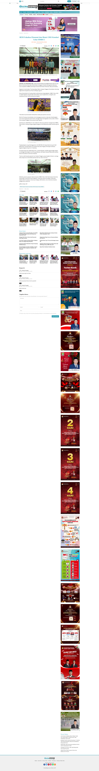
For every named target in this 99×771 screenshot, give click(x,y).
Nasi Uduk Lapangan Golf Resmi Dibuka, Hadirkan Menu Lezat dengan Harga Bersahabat (23, 214)
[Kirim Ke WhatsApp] (58, 46)
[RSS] (55, 765)
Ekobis (51, 12)
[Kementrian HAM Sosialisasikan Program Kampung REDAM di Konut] (44, 209)
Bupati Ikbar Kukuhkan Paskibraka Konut (34, 224)
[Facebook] (44, 765)
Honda (34, 14)
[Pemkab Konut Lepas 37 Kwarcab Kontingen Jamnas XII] (34, 209)
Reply (20, 275)
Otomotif (21, 14)
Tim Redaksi (74, 1)
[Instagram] (51, 765)
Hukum (39, 12)
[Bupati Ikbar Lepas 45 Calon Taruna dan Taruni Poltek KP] (44, 220)
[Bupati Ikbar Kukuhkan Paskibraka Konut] (34, 220)
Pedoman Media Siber (61, 760)
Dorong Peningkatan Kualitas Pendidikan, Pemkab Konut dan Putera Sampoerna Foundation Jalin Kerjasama (23, 224)
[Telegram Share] (56, 46)
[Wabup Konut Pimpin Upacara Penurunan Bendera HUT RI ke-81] (54, 198)
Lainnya (60, 12)
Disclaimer (54, 760)
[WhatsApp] (53, 765)
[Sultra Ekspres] (28, 6)
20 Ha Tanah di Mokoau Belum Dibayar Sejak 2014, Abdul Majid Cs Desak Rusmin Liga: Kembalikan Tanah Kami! (69, 737)
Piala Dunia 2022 (40, 14)
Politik (35, 12)
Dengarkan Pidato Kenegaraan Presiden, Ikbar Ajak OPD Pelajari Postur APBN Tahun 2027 (54, 214)
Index (69, 1)
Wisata (42, 12)
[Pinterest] (49, 765)
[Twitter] (46, 765)
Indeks (36, 760)
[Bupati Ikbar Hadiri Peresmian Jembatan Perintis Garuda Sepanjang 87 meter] (34, 198)
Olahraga (26, 14)
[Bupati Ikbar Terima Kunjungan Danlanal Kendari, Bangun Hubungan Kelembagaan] (54, 220)
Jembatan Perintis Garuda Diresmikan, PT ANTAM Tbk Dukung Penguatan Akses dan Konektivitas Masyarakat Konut (23, 203)
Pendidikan (47, 12)
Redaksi (49, 760)
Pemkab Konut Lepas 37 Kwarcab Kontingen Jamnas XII (34, 214)
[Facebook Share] (49, 46)
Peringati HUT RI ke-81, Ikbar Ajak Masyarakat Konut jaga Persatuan (44, 203)
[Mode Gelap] (79, 1)
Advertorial (56, 12)
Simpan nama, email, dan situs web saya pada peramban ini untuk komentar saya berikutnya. (38, 313)
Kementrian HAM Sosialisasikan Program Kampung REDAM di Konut (44, 214)
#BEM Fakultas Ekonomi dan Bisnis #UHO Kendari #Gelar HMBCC (32, 186)
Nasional (24, 12)
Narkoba (30, 14)
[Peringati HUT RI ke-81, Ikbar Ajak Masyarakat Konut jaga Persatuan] (44, 198)
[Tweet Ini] (51, 46)
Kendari (46, 14)
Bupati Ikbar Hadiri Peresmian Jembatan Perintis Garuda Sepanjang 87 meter (33, 203)
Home (21, 12)
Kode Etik (40, 760)
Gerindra (51, 14)
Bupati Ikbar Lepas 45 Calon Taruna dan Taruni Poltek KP (44, 224)
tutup (17, 3)
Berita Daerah (29, 12)
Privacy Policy (45, 760)
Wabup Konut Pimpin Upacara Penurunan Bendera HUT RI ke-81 (54, 203)
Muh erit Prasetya (25, 270)
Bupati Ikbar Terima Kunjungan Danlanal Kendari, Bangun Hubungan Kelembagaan (54, 224)
